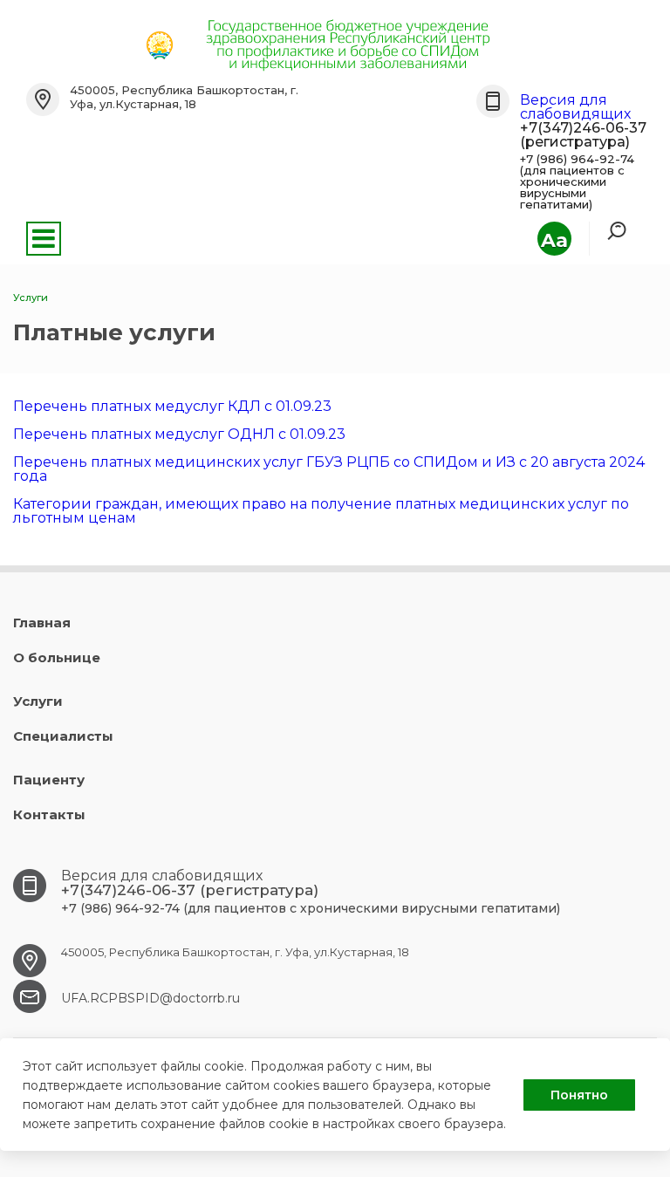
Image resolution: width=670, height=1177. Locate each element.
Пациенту (49, 779)
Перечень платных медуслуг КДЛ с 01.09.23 (172, 406)
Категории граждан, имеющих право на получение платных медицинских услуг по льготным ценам (321, 511)
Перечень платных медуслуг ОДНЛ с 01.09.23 (179, 434)
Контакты (49, 814)
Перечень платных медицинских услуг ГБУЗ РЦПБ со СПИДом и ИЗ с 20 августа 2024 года (329, 469)
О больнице (56, 657)
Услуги (38, 701)
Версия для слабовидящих (575, 107)
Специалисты (63, 736)
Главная (42, 622)
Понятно (579, 1095)
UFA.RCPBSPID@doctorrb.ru (150, 998)
